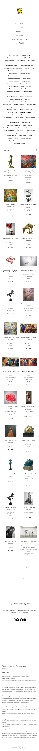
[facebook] (24, 619)
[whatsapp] (14, 619)
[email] (17, 619)
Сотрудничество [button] (19, 39)
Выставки (20, 35)
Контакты (20, 43)
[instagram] (21, 619)
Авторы (19, 28)
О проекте (19, 24)
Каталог (19, 31)
